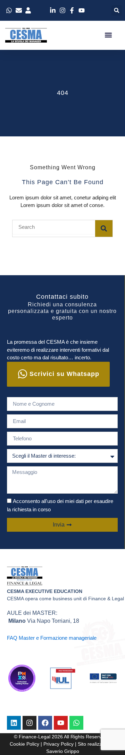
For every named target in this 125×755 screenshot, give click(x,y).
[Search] (103, 228)
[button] (116, 10)
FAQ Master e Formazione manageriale (52, 638)
